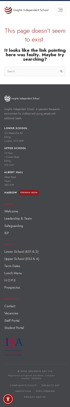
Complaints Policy (23, 385)
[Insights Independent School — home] (21, 98)
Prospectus (12, 287)
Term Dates (12, 266)
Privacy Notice (35, 396)
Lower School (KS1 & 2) (21, 251)
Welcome (11, 211)
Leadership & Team (18, 218)
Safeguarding (13, 225)
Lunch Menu (13, 273)
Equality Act (51, 385)
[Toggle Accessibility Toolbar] (8, 399)
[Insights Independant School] (26, 10)
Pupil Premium (45, 391)
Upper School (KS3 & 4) (21, 258)
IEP (6, 233)
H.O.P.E (10, 280)
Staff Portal (11, 320)
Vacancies (11, 313)
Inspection (23, 391)
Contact (9, 306)
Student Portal (14, 327)
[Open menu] (60, 9)
